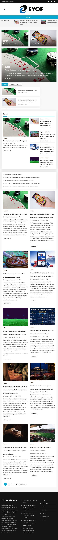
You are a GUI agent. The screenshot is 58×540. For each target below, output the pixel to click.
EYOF (16, 217)
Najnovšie (5, 84)
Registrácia (44, 510)
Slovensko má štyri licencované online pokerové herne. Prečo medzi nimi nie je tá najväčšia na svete (15, 390)
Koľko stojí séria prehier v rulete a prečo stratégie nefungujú (47, 136)
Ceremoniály (45, 503)
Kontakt (44, 520)
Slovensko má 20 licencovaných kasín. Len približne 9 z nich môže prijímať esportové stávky (15, 450)
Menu (28, 17)
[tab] (5, 84)
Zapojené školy (45, 516)
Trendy (19, 84)
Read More (6, 150)
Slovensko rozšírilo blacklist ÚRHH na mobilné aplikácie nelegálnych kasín (26, 22)
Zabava (6, 41)
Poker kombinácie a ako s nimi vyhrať (13, 44)
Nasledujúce (22, 484)
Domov (43, 500)
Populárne (13, 84)
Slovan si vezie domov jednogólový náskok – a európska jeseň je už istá (47, 162)
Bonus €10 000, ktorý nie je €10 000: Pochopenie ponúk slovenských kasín (47, 149)
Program (44, 513)
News (33, 39)
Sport (42, 132)
